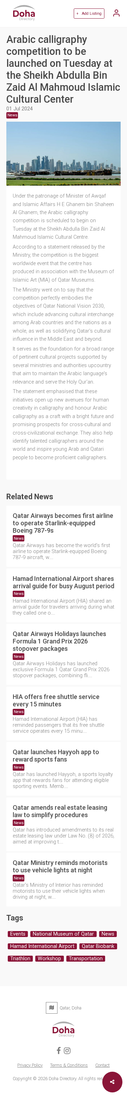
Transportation (86, 959)
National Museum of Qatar (63, 934)
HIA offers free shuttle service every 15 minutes (56, 700)
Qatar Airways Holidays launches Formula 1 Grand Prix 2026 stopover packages (59, 641)
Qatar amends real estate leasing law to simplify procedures (60, 811)
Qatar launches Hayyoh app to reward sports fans (56, 755)
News (19, 538)
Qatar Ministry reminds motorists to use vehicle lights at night (60, 866)
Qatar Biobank (98, 946)
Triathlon (20, 959)
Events (17, 934)
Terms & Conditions (69, 1065)
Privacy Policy (30, 1065)
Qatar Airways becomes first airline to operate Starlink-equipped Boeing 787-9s (63, 523)
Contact (102, 1065)
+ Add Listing (89, 13)
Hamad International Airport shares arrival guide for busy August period (63, 582)
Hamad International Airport (42, 946)
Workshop (49, 959)
